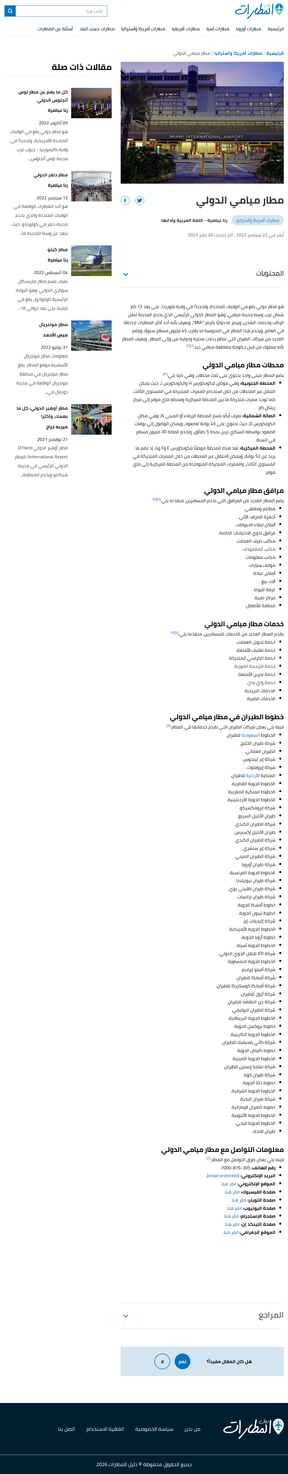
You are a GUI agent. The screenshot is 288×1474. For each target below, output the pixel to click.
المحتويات (270, 273)
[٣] (165, 374)
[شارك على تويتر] (139, 200)
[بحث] (10, 11)
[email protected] (223, 1175)
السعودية (251, 735)
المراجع (271, 1314)
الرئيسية (276, 28)
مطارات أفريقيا (186, 28)
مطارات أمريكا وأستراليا (143, 28)
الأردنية (253, 775)
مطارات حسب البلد (97, 28)
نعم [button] (182, 1361)
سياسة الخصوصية (154, 1429)
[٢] (188, 345)
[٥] (168, 725)
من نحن (192, 1429)
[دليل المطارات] (259, 11)
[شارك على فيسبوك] (125, 200)
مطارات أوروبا (248, 28)
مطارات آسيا (217, 28)
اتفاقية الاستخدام (105, 1429)
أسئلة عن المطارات (55, 28)
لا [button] (162, 1361)
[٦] (208, 1158)
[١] (192, 345)
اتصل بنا (66, 1429)
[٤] (159, 499)
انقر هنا (229, 1183)
